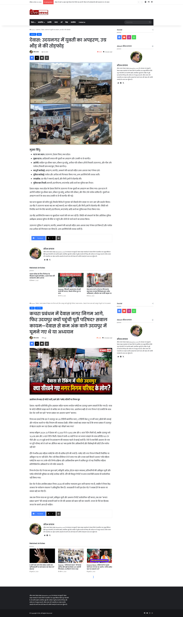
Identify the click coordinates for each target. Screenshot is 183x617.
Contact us (82, 22)
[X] (37, 58)
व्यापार (56, 22)
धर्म (61, 22)
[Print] (47, 58)
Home (33, 30)
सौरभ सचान (36, 52)
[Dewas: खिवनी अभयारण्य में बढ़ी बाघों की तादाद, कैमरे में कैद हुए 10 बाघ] (71, 280)
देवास (32, 22)
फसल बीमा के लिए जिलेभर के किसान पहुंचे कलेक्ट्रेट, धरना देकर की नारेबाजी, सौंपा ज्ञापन (42, 276)
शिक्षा (66, 22)
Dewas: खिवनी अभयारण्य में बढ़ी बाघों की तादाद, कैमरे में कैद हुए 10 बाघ (69, 291)
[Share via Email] (42, 58)
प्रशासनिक (40, 22)
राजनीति (49, 22)
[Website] (44, 260)
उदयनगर (38, 30)
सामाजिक (73, 22)
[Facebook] (32, 58)
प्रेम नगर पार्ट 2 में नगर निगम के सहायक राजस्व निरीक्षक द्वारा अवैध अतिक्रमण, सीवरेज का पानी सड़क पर (99, 291)
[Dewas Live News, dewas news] (39, 12)
